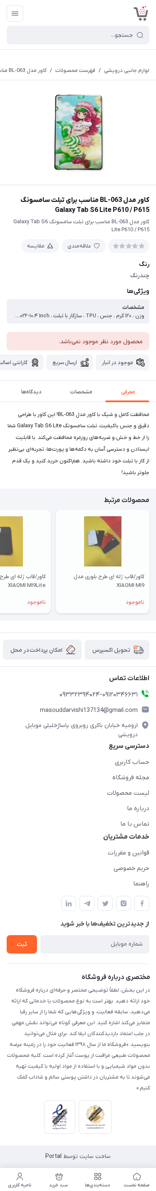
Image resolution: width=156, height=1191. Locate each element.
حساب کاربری (132, 762)
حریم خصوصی (131, 868)
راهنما (141, 884)
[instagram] (123, 903)
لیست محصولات (128, 793)
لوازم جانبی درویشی (126, 70)
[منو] (15, 13)
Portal (53, 1156)
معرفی (128, 391)
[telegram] (86, 903)
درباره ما (138, 808)
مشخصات (81, 391)
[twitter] (105, 903)
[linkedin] (68, 903)
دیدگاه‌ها (31, 391)
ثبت (22, 945)
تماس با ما (134, 824)
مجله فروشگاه (130, 777)
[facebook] (141, 903)
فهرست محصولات (75, 70)
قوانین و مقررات (128, 853)
